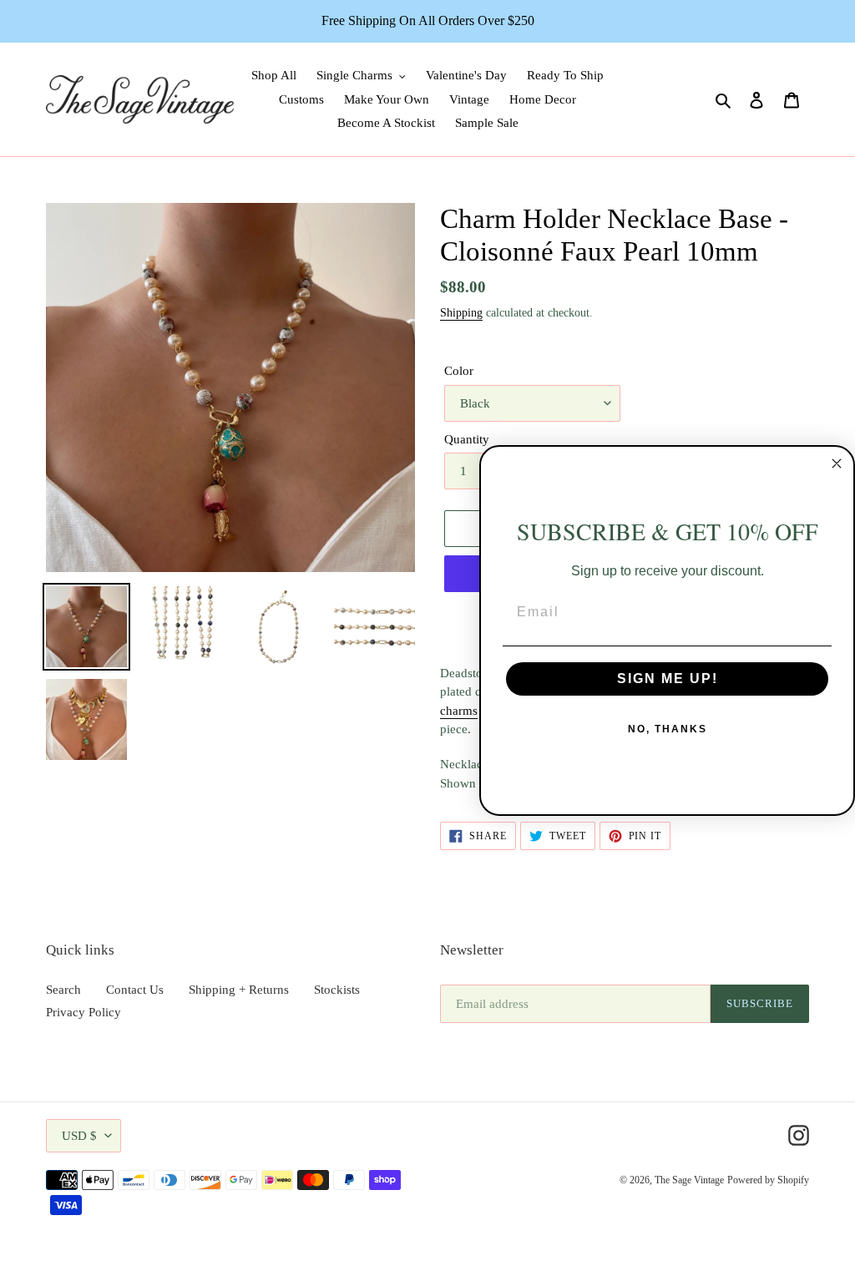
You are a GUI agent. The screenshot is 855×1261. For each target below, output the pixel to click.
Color (458, 370)
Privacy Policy (83, 1012)
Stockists (337, 989)
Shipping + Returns (239, 989)
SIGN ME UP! (667, 678)
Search (63, 989)
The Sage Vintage (689, 1180)
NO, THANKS (667, 729)
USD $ (79, 1135)
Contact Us (135, 989)
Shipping (461, 312)
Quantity (466, 439)
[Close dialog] (837, 463)
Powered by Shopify (768, 1180)
